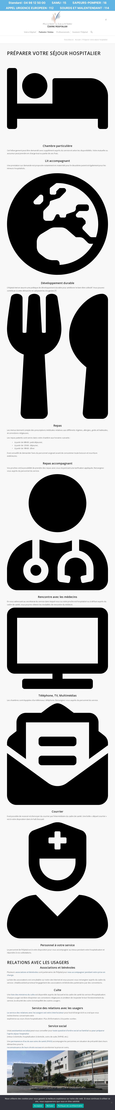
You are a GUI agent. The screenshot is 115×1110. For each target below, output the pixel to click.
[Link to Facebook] (106, 19)
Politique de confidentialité (70, 1106)
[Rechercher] (90, 32)
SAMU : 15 (59, 3)
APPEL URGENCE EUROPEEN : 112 (30, 8)
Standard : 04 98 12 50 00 (27, 3)
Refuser (50, 1106)
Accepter (38, 1106)
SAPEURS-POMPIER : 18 (90, 3)
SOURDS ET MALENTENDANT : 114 (84, 8)
